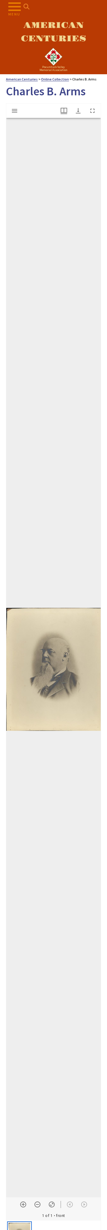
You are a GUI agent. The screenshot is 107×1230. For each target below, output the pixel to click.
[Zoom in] (23, 1204)
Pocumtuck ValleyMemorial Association (53, 68)
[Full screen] (92, 111)
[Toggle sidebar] (14, 111)
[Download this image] (78, 111)
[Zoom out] (37, 1204)
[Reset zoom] (52, 1204)
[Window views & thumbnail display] (64, 111)
